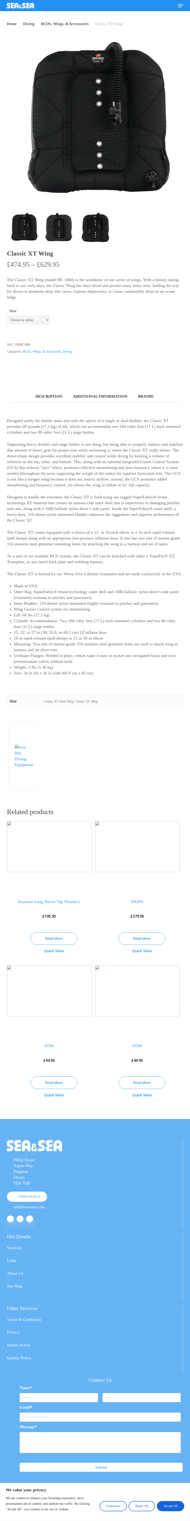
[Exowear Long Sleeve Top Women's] (49, 856)
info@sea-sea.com (28, 1207)
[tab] (49, 396)
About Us (15, 1273)
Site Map (14, 1286)
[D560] (137, 1000)
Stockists (14, 1247)
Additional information (100, 396)
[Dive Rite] (24, 764)
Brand (145, 396)
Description (48, 396)
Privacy (13, 1332)
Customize (113, 1506)
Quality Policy (19, 1357)
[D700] (49, 1000)
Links (11, 1260)
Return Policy (18, 1345)
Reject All (141, 1506)
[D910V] (137, 856)
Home (12, 24)
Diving (29, 24)
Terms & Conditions (24, 1319)
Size (12, 311)
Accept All (170, 1506)
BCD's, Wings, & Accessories (65, 24)
